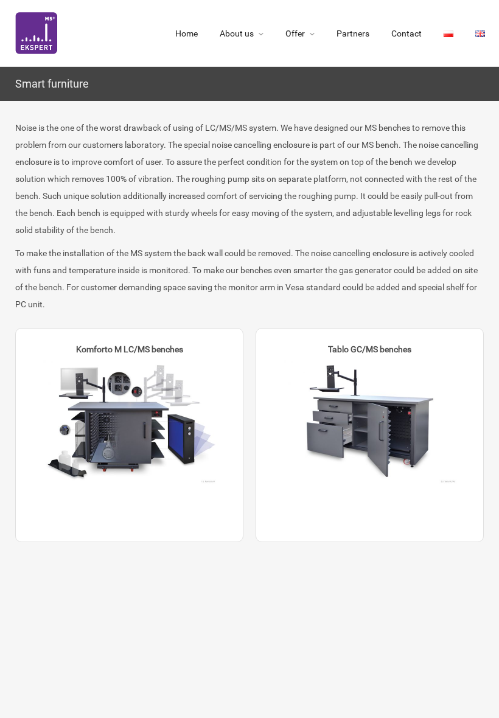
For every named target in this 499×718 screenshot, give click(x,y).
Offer (295, 33)
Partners (353, 33)
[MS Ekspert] (36, 31)
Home (186, 33)
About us (237, 33)
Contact (406, 33)
